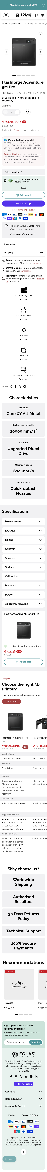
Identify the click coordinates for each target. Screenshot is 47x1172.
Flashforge (7, 93)
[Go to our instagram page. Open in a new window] (16, 1076)
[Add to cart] (25, 747)
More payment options (23, 210)
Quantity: (6, 106)
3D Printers (16, 24)
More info (23, 188)
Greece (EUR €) (29, 1115)
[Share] (11, 386)
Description (9, 244)
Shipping (17, 130)
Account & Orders (15, 1106)
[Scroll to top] (24, 1152)
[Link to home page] (23, 1054)
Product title (9, 1003)
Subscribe (35, 1042)
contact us (37, 263)
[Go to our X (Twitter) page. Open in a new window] (21, 1076)
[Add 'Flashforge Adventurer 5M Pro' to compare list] (28, 112)
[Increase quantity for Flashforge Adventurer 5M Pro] (17, 112)
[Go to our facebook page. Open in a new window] (11, 1076)
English (11, 1115)
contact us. (25, 271)
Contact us (11, 701)
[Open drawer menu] (6, 15)
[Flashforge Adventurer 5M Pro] (15, 721)
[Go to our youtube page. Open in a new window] (26, 1076)
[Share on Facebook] (15, 386)
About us (10, 1091)
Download (23, 299)
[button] (14, 75)
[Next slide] (39, 5)
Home (4, 24)
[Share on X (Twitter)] (20, 386)
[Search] (36, 15)
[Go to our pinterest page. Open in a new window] (31, 1076)
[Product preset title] (19, 984)
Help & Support (13, 1098)
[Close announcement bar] (43, 5)
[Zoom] (40, 34)
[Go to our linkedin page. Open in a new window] (36, 1076)
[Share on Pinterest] (24, 386)
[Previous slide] (7, 5)
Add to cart (25, 662)
